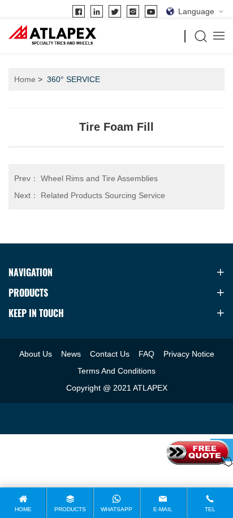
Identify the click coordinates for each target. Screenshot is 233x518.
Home (25, 79)
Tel (210, 509)
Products (70, 509)
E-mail (162, 509)
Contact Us (110, 353)
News (71, 353)
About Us (35, 353)
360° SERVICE (73, 79)
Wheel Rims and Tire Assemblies (86, 178)
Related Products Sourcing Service (89, 195)
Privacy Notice (188, 353)
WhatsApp (116, 509)
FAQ (146, 353)
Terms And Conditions (116, 370)
